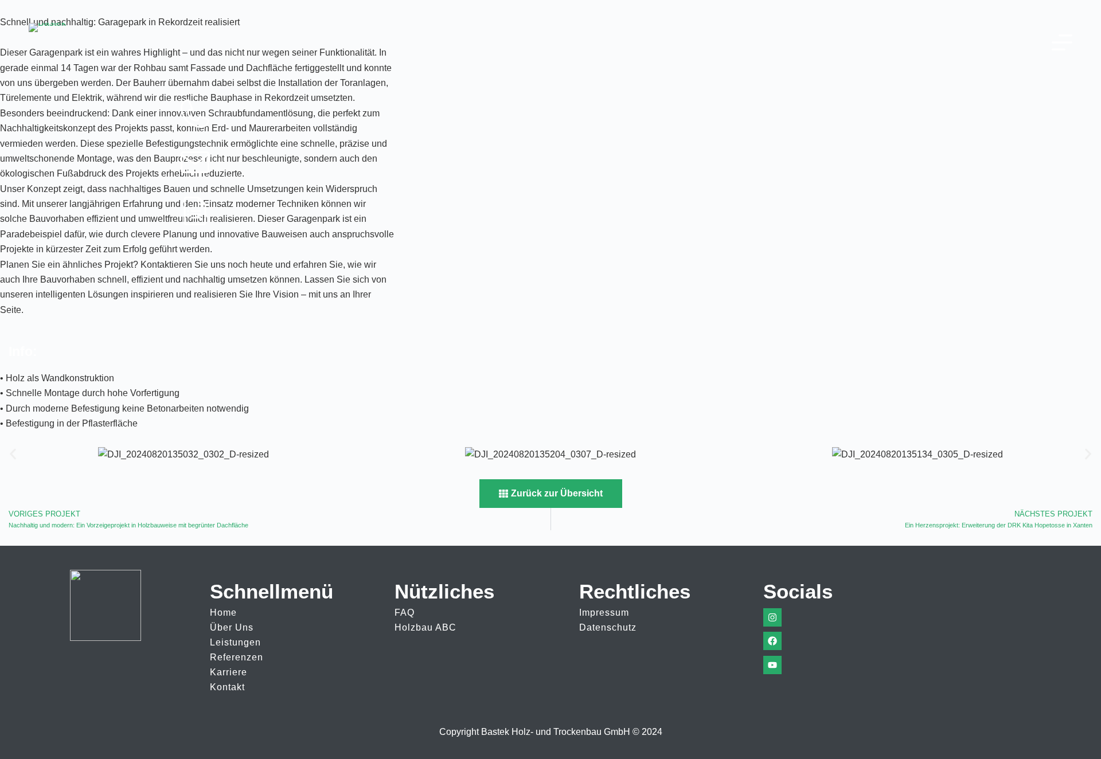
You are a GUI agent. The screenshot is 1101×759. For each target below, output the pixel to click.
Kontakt (227, 687)
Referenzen (236, 657)
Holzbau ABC (425, 627)
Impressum (604, 612)
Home (223, 612)
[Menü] (1062, 42)
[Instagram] (772, 617)
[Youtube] (772, 665)
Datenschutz (608, 627)
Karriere (228, 672)
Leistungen (235, 642)
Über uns (231, 627)
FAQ (405, 612)
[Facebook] (772, 641)
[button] (13, 454)
